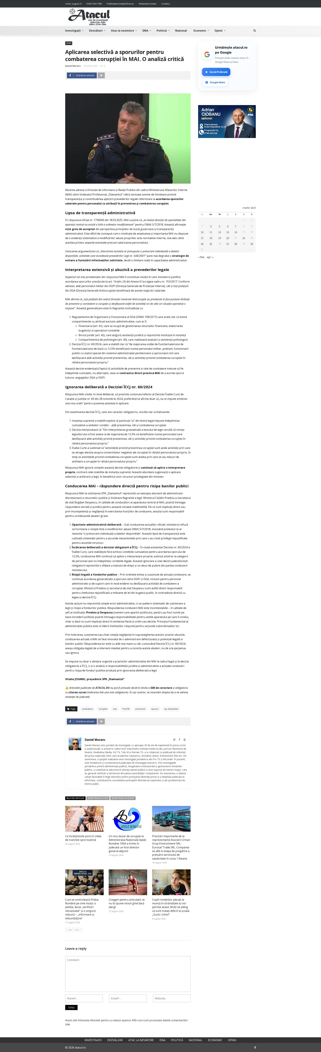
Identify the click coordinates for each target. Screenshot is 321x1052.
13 (228, 232)
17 (202, 237)
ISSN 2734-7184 (94, 3)
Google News (217, 82)
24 (202, 243)
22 (244, 237)
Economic (200, 30)
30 (252, 243)
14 (236, 232)
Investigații (73, 30)
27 (228, 243)
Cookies (166, 3)
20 (228, 237)
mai (115, 708)
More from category (123, 798)
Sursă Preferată (218, 72)
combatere (87, 708)
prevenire (140, 708)
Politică (162, 30)
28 (236, 243)
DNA (145, 30)
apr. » (210, 257)
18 (211, 237)
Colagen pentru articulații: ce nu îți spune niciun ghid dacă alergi (127, 903)
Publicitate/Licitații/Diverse (120, 3)
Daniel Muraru (73, 65)
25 (211, 243)
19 (220, 237)
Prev (70, 930)
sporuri (154, 708)
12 (220, 232)
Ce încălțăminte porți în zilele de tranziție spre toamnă (83, 838)
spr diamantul (171, 708)
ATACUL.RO (102, 688)
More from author (98, 798)
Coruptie (103, 708)
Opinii (219, 30)
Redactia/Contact (147, 3)
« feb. (201, 257)
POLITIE (126, 708)
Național (181, 30)
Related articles (75, 798)
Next (77, 930)
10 (202, 232)
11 (211, 232)
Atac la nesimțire (122, 30)
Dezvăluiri (96, 30)
